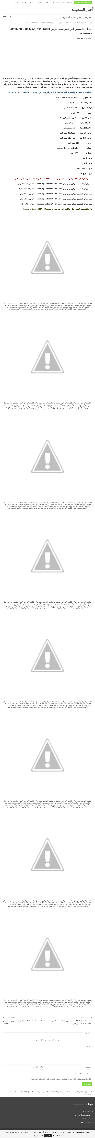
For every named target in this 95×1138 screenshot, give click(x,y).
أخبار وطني (65, 17)
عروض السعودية (27, 2)
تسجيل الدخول (86, 1111)
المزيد (17, 2)
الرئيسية (69, 2)
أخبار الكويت (76, 17)
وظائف (39, 2)
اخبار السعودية (60, 2)
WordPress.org (85, 1122)
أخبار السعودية (82, 9)
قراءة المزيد (38, 1135)
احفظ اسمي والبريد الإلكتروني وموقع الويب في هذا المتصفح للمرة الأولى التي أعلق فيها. (60, 1079)
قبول (48, 1135)
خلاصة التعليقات (85, 1119)
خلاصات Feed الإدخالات (83, 1115)
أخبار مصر (87, 17)
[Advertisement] (47, 59)
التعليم (47, 2)
